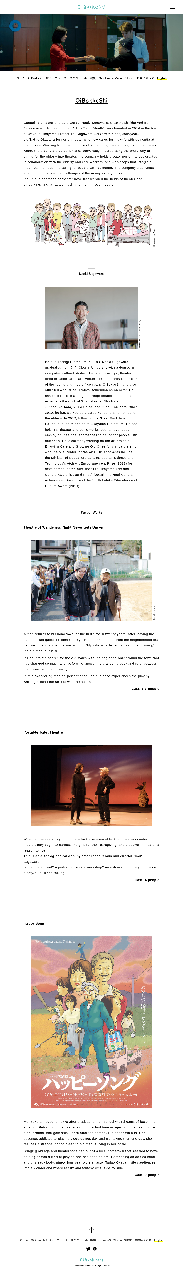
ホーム (20, 78)
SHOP (129, 78)
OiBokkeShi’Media (110, 78)
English (162, 78)
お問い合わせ (145, 78)
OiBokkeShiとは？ (40, 78)
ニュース (60, 78)
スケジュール (78, 78)
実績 (93, 78)
